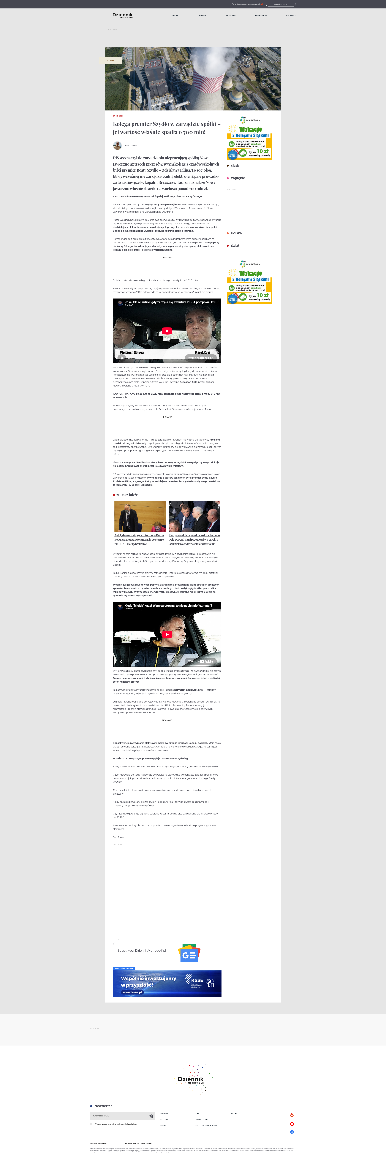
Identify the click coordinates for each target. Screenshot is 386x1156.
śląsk (234, 165)
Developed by (131, 1143)
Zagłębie (202, 15)
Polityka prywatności (206, 1125)
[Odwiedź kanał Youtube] (292, 1123)
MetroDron (261, 15)
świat (234, 245)
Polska (236, 233)
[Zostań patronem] (292, 1115)
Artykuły (291, 15)
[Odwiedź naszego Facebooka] (292, 1131)
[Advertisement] (162, 39)
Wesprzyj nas (202, 1119)
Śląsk (175, 15)
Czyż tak (164, 1119)
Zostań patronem (281, 4)
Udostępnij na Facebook (124, 968)
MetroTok (231, 15)
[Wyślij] (151, 1115)
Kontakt (235, 1113)
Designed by (95, 1143)
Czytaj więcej (132, 1124)
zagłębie (237, 178)
